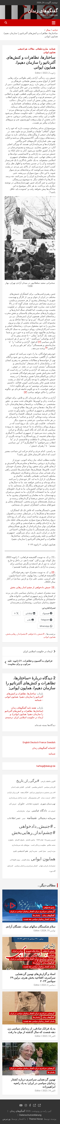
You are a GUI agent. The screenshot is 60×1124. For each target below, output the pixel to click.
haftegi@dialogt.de (45, 766)
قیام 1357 (39, 840)
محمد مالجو (51, 845)
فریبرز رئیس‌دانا (50, 840)
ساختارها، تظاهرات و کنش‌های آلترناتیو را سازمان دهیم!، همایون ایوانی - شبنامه (24, 696)
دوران (28, 811)
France (42, 742)
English (26, 742)
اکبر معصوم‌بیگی (34, 798)
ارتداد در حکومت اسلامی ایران (37, 651)
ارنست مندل (45, 798)
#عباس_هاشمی (37, 787)
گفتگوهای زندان (43, 10)
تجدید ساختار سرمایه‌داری (18, 798)
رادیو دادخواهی (49, 907)
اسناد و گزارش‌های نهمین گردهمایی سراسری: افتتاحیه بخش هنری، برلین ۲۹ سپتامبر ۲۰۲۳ (32, 977)
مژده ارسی (51, 851)
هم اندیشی (22, 49)
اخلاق (53, 798)
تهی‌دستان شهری (47, 803)
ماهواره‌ (11, 840)
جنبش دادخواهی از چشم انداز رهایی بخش (30, 587)
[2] (53, 572)
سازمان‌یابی (21, 811)
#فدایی (27, 787)
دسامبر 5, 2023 (48, 985)
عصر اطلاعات (14, 818)
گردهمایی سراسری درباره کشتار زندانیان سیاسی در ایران (32, 911)
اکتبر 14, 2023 (48, 1036)
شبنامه (52, 49)
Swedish (51, 742)
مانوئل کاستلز (19, 840)
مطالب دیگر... (47, 885)
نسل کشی (42, 851)
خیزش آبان (12, 804)
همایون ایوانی (49, 52)
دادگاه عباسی (39, 810)
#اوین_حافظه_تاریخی (48, 781)
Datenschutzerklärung (30, 1115)
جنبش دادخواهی (48, 951)
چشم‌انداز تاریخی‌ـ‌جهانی (47, 866)
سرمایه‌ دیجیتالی (46, 818)
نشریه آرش (33, 851)
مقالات (31, 49)
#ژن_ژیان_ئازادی (13, 792)
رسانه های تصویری (33, 951)
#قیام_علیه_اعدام (17, 787)
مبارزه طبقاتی (42, 49)
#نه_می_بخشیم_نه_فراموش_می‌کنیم (42, 792)
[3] (25, 392)
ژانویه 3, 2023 (49, 73)
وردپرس (6, 1119)
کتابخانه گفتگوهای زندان (43, 748)
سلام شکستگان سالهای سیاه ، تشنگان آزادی (30, 926)
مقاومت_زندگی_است (38, 845)
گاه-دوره (52, 871)
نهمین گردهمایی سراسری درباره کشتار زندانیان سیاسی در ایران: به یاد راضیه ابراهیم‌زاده (33, 1083)
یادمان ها (36, 915)
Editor (38, 73)
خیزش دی (51, 811)
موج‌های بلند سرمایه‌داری (20, 845)
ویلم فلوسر (26, 860)
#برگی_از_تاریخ (27, 781)
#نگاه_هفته (24, 792)
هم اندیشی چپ (20, 851)
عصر (24, 818)
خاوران (21, 803)
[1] (39, 342)
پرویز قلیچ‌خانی (15, 860)
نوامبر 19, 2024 (48, 930)
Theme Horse (36, 1119)
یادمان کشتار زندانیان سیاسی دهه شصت (38, 919)
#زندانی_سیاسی (49, 787)
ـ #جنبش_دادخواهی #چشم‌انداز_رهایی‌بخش (26, 634)
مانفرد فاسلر (30, 840)
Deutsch (34, 742)
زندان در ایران (17, 951)
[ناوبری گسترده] (54, 22)
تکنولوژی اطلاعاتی (32, 804)
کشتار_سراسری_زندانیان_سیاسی (26, 866)
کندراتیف (10, 866)
